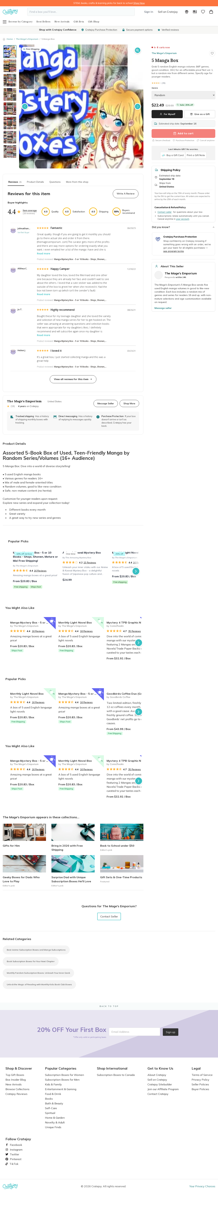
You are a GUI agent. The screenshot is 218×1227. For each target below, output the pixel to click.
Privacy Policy (200, 1079)
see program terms (173, 251)
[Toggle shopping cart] (211, 12)
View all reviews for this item (71, 379)
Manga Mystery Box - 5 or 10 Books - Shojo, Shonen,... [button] (80, 259)
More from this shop (77, 181)
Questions (55, 181)
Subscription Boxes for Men (62, 1079)
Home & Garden (55, 1117)
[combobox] (81, 12)
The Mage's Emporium (27, 39)
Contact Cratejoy (157, 1094)
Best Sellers (43, 21)
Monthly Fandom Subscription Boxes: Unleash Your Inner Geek (38, 973)
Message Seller (105, 403)
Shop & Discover (18, 1068)
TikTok (13, 1164)
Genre (155, 88)
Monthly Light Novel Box (75, 622)
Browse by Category (20, 21)
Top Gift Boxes (14, 1075)
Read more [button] (43, 253)
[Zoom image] (137, 50)
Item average (30, 210)
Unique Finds (53, 1127)
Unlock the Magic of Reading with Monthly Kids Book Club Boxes (39, 984)
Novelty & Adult (55, 1122)
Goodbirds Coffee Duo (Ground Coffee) (129, 693)
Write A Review (126, 193)
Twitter (13, 1154)
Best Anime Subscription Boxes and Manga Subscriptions (36, 950)
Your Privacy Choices (202, 1186)
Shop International (112, 1068)
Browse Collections (17, 1089)
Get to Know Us (160, 1068)
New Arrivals (61, 21)
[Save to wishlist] (212, 53)
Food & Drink (53, 1094)
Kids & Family (53, 1084)
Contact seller (165, 212)
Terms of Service (202, 1075)
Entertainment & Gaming (60, 1089)
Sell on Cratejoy (168, 11)
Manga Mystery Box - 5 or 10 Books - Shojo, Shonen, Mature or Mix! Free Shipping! (33, 622)
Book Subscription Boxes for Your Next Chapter (30, 961)
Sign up (170, 1032)
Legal (196, 1068)
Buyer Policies (200, 1089)
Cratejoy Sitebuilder (159, 1084)
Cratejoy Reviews (16, 1094)
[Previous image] (24, 106)
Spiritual (50, 1113)
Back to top (109, 1006)
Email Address (120, 1031)
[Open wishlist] (203, 12)
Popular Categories (60, 1068)
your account (182, 219)
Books (49, 1098)
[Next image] (137, 106)
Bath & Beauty (54, 1103)
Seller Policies (200, 1084)
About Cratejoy (156, 1075)
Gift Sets (79, 21)
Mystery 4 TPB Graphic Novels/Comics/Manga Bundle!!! (129, 622)
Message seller (163, 308)
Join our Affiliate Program (163, 1089)
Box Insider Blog (15, 1079)
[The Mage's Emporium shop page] (158, 275)
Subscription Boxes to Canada (116, 1075)
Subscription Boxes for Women (64, 1075)
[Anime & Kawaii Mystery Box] (85, 571)
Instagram (15, 1149)
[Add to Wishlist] (51, 621)
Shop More (129, 403)
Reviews (14, 181)
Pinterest (14, 1159)
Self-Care (51, 1108)
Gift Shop (93, 21)
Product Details (35, 181)
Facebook (14, 1145)
